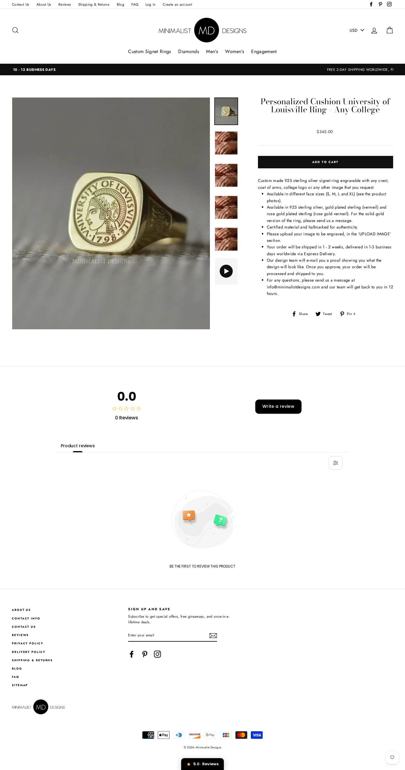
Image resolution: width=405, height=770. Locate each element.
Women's (234, 51)
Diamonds (188, 51)
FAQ (134, 4)
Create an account (177, 4)
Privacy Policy (27, 643)
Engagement (264, 51)
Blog (120, 4)
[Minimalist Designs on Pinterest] (144, 654)
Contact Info (26, 618)
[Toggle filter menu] (335, 463)
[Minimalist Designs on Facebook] (131, 654)
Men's (212, 51)
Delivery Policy (28, 652)
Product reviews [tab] (78, 446)
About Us (43, 4)
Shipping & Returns (93, 4)
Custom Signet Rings (149, 51)
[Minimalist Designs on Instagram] (157, 654)
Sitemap (20, 685)
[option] (202, 69)
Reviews (64, 4)
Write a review (278, 406)
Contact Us (20, 4)
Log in (151, 4)
